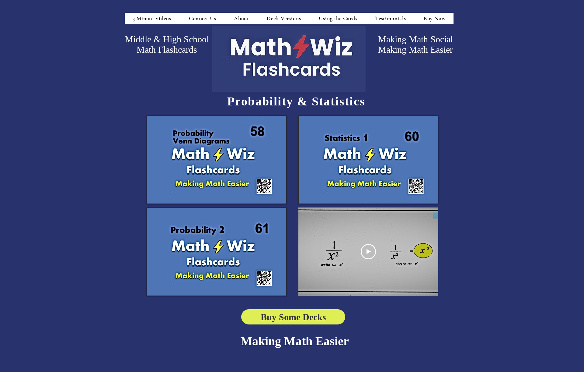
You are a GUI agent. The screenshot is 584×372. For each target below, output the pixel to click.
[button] (217, 159)
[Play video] (368, 251)
